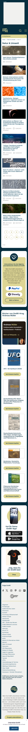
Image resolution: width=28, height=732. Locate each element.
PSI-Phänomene (7, 648)
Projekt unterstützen (14, 717)
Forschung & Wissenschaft (10, 614)
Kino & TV (5, 630)
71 (21, 237)
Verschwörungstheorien (9, 664)
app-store (14, 533)
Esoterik (4, 612)
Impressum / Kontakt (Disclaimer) (12, 672)
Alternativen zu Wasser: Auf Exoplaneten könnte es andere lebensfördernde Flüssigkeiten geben (13, 123)
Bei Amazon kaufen (12, 496)
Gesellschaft (6, 620)
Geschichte (5, 618)
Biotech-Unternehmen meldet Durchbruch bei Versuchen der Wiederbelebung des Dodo (13, 78)
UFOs (4, 660)
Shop (14, 574)
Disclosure (5, 610)
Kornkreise (5, 632)
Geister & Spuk (6, 616)
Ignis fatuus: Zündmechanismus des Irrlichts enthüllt (14, 58)
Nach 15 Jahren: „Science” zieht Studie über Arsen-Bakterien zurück (13, 171)
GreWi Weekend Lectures (9, 624)
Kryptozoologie (6, 636)
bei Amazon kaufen (12, 374)
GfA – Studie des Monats (9, 622)
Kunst (4, 638)
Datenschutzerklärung (8, 670)
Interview (5, 628)
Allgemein (5, 604)
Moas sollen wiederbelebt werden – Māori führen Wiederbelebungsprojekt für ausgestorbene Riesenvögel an (13, 218)
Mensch (4, 642)
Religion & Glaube (7, 650)
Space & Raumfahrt (8, 656)
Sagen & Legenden (7, 652)
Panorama (5, 646)
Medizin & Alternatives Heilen (11, 640)
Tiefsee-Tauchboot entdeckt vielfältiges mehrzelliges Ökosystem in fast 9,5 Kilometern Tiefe (12, 148)
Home (3, 39)
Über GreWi (5, 668)
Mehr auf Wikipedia (10, 335)
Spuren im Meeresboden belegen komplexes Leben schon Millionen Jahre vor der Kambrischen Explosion (13, 193)
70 (17, 237)
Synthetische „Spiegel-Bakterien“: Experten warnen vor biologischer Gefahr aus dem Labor (14, 100)
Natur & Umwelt (11, 39)
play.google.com (14, 539)
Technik (4, 658)
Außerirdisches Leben (8, 608)
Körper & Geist (6, 634)
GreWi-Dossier (6, 626)
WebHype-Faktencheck (9, 666)
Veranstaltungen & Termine (10, 662)
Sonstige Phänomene (8, 654)
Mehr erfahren (14, 300)
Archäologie (5, 606)
